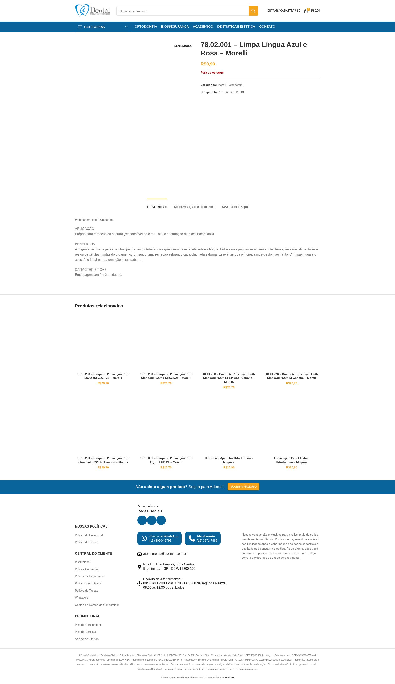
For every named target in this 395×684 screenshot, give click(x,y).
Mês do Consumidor (88, 624)
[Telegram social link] (242, 92)
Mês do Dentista (85, 631)
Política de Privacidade (90, 535)
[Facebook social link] (222, 92)
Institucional (82, 562)
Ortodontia (236, 84)
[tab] (157, 205)
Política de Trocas (86, 542)
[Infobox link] (159, 538)
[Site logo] (92, 10)
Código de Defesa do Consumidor (97, 604)
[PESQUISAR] (253, 11)
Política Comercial (86, 569)
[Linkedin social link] (237, 92)
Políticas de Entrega (88, 583)
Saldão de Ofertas (87, 639)
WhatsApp (81, 597)
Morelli (222, 84)
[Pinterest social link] (232, 92)
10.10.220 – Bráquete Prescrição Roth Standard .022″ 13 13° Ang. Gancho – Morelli (229, 378)
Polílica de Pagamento (89, 576)
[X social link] (226, 92)
